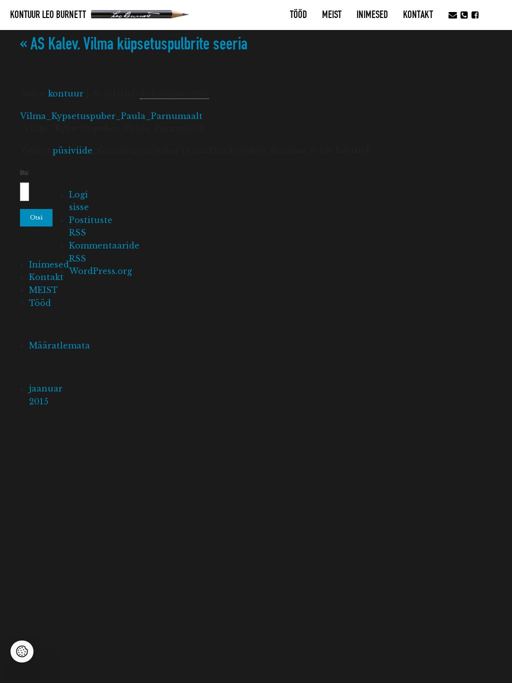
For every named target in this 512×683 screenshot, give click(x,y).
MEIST (332, 15)
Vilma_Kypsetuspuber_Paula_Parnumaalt (111, 116)
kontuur (66, 93)
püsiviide (72, 151)
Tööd (298, 15)
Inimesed (372, 15)
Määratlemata (59, 345)
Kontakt (418, 15)
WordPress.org (100, 271)
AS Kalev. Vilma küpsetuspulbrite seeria (134, 44)
